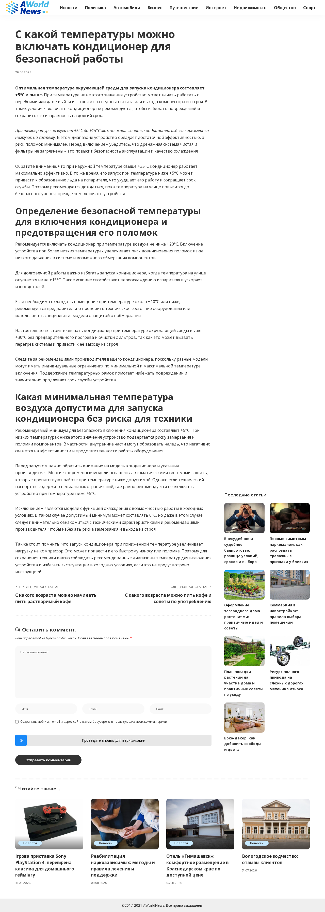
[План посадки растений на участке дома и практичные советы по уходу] (244, 651)
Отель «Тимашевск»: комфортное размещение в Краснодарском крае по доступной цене (197, 865)
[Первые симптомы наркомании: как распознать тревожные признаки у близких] (290, 518)
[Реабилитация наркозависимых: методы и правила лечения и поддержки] (125, 824)
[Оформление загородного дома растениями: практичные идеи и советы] (244, 585)
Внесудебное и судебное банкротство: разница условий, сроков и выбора (241, 550)
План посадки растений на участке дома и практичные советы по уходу (243, 683)
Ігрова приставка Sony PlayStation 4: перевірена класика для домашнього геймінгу (44, 865)
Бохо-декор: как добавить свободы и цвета (242, 744)
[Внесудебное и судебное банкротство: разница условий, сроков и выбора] (244, 518)
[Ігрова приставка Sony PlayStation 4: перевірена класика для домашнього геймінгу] (49, 824)
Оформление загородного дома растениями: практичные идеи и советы (243, 616)
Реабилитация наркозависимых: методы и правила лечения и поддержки (123, 865)
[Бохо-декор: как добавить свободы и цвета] (244, 717)
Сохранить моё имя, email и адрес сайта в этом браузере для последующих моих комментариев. (93, 721)
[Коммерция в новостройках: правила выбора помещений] (290, 585)
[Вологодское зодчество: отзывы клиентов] (276, 824)
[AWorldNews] (28, 7)
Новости (30, 843)
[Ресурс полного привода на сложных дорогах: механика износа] (290, 651)
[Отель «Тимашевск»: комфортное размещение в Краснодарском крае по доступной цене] (200, 824)
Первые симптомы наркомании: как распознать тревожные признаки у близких (289, 550)
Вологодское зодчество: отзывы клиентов (270, 859)
